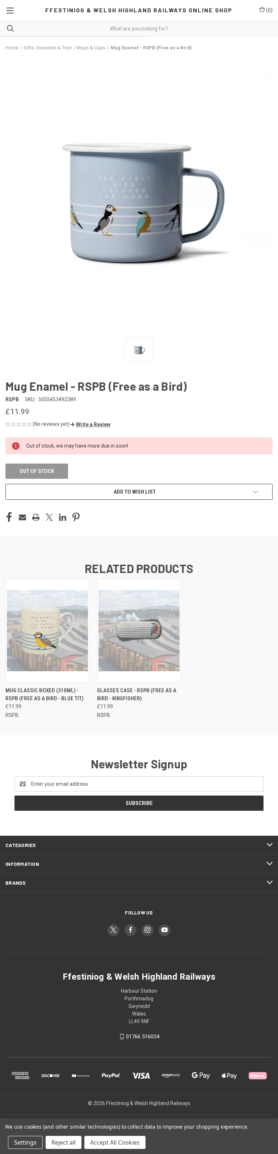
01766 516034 (142, 1036)
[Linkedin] (62, 517)
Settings (25, 1142)
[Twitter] (49, 517)
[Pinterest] (76, 517)
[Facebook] (9, 517)
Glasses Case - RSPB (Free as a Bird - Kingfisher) (136, 694)
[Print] (35, 517)
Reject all (63, 1142)
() (269, 10)
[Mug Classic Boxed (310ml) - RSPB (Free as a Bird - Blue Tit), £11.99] (47, 631)
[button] (90, 424)
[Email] (22, 517)
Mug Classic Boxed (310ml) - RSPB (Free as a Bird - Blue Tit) (44, 694)
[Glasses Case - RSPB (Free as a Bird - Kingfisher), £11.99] (139, 631)
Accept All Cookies (115, 1142)
